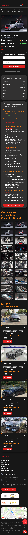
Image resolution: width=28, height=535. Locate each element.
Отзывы (4, 466)
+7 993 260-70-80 (5, 2)
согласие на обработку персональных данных (12, 532)
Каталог (4, 462)
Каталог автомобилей (12, 9)
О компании (5, 460)
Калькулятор (5, 464)
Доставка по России (7, 470)
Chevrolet (21, 9)
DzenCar (3, 9)
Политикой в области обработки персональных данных (13, 70)
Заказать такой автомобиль (13, 205)
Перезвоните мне (8, 489)
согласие (7, 72)
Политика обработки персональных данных (12, 530)
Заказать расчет (14, 66)
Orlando (3, 11)
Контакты (4, 468)
